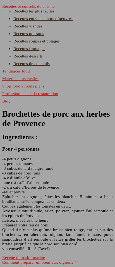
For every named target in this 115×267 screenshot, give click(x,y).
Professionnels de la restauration (30, 93)
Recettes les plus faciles (33, 11)
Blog (6, 101)
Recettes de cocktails (31, 63)
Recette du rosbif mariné (23, 257)
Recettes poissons (28, 33)
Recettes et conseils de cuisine (28, 6)
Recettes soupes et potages (36, 41)
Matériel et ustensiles (20, 78)
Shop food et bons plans (23, 86)
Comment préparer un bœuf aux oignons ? (39, 262)
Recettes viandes (27, 26)
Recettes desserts (28, 56)
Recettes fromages (29, 48)
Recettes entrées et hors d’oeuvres (43, 18)
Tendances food (16, 71)
